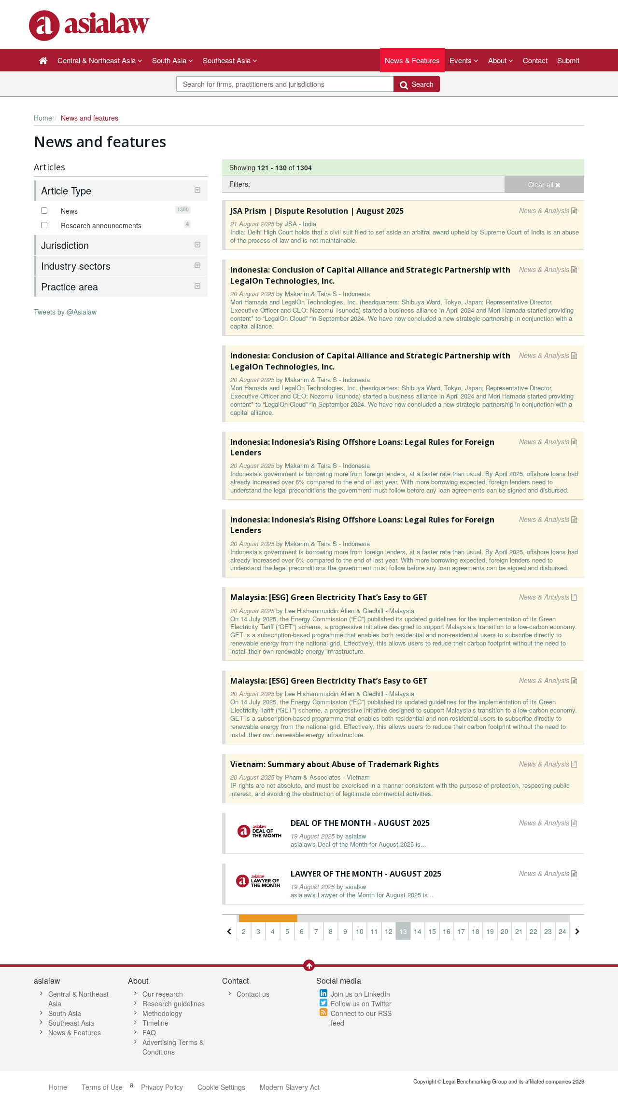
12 (389, 931)
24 (562, 931)
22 (533, 931)
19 (490, 931)
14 (417, 931)
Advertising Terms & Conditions (173, 1047)
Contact (535, 60)
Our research (162, 994)
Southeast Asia (71, 1023)
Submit (568, 60)
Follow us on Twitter (361, 1003)
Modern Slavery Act (290, 1087)
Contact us (253, 994)
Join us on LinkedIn (360, 994)
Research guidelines (173, 1003)
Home (43, 118)
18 (475, 931)
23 (548, 931)
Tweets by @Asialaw (65, 311)
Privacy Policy (162, 1087)
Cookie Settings (221, 1087)
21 (519, 931)
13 (403, 931)
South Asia (64, 1013)
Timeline (155, 1023)
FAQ (149, 1032)
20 (504, 931)
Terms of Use (102, 1087)
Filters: (239, 184)
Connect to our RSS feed (361, 1018)
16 (446, 931)
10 (360, 931)
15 (432, 931)
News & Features (412, 60)
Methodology (162, 1013)
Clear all (541, 184)
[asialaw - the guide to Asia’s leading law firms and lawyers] (90, 24)
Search (421, 84)
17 (461, 931)
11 (374, 931)
